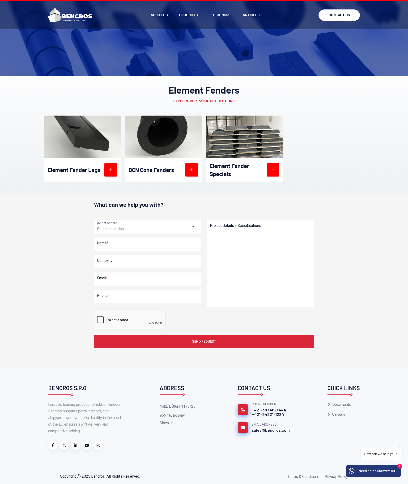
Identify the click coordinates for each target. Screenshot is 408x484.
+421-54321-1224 (268, 414)
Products (188, 15)
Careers (338, 414)
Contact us (339, 15)
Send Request (204, 341)
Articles (251, 15)
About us (159, 15)
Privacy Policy (336, 476)
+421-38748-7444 (269, 409)
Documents (341, 404)
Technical (222, 15)
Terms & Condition (303, 476)
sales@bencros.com (271, 430)
